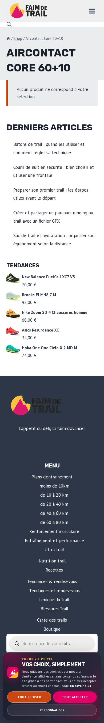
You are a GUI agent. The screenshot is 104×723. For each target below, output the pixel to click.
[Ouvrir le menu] (92, 11)
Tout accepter (75, 697)
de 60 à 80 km (54, 522)
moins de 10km (54, 486)
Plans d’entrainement (52, 477)
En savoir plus (80, 686)
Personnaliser (52, 710)
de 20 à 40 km (54, 504)
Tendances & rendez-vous (52, 581)
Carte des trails (52, 620)
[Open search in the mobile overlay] (9, 24)
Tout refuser (29, 697)
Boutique (52, 629)
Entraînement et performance (54, 540)
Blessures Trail (54, 609)
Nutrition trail (52, 561)
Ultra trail (54, 550)
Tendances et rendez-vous (54, 590)
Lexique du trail (54, 600)
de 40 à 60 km (54, 513)
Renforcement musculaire (54, 531)
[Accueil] (8, 38)
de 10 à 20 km (54, 495)
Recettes (54, 570)
